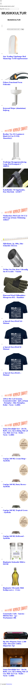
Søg (22, 29)
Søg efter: (2, 8)
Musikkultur (9, 684)
